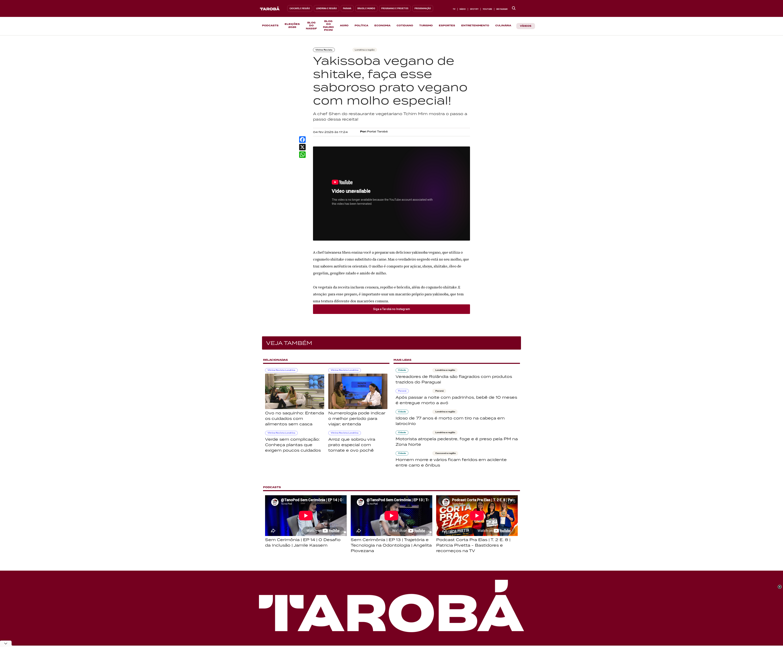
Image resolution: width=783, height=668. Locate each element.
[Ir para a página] (514, 8)
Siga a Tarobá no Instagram (391, 309)
